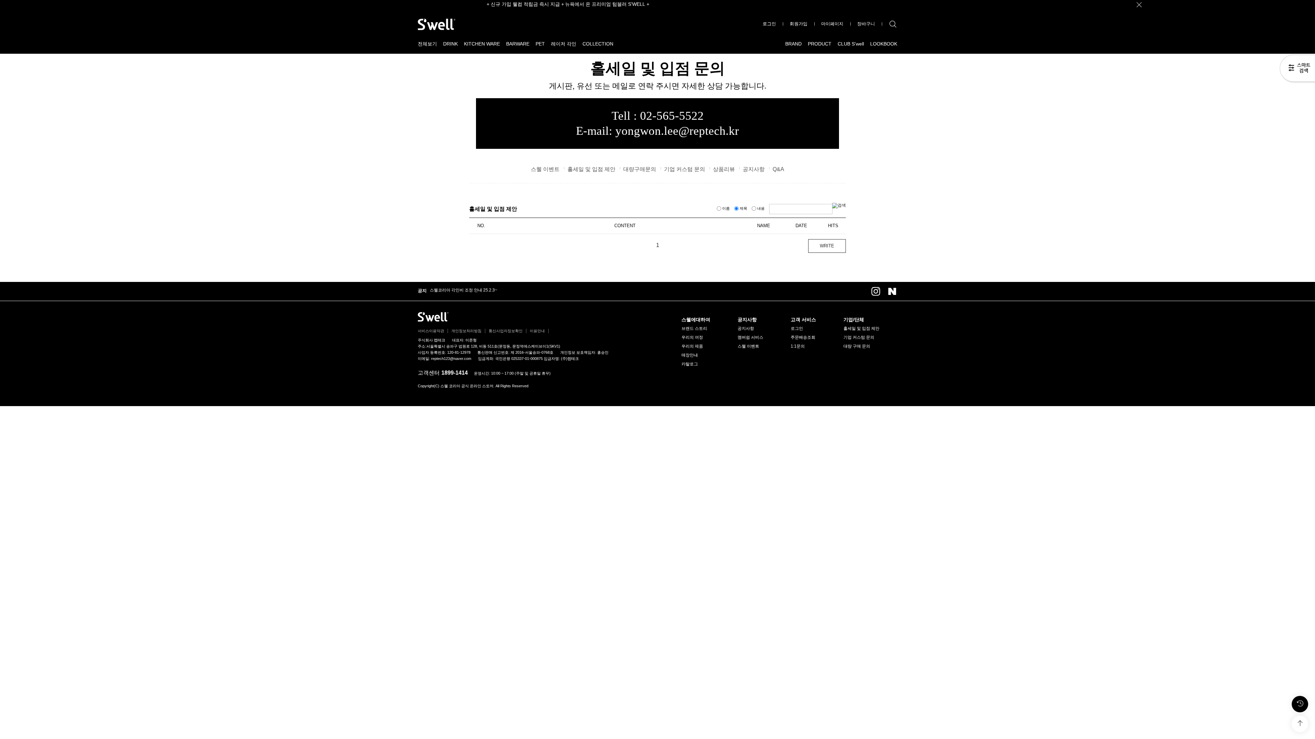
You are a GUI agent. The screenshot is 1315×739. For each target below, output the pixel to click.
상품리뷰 (724, 169)
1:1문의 (798, 346)
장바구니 (866, 23)
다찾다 (1297, 69)
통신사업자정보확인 (506, 331)
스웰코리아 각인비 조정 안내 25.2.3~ (463, 290)
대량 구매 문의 (856, 346)
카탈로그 (689, 364)
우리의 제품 (692, 346)
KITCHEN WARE (482, 44)
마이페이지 (832, 23)
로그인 (769, 23)
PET (540, 44)
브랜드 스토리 (694, 328)
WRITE (827, 245)
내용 (761, 208)
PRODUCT (819, 44)
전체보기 (427, 44)
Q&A (778, 169)
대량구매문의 (639, 169)
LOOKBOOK (883, 44)
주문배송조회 (803, 337)
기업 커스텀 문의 (684, 169)
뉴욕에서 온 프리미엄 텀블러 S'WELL (605, 4)
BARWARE (517, 44)
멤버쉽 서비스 (750, 337)
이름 (726, 208)
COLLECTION (598, 44)
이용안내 (537, 331)
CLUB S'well (851, 44)
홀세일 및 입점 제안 (591, 169)
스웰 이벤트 (545, 169)
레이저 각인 (563, 44)
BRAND (793, 44)
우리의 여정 (692, 337)
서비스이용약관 (431, 331)
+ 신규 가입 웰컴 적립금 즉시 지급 (523, 4)
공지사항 (754, 169)
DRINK (450, 44)
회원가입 (798, 23)
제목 (743, 208)
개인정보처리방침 (466, 331)
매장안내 (689, 355)
